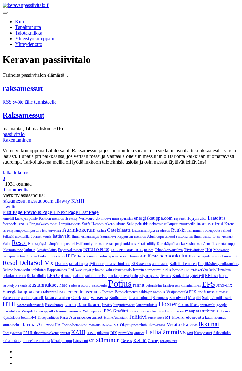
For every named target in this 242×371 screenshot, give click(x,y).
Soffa (86, 224)
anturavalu (207, 305)
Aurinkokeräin (78, 230)
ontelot (139, 333)
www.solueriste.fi (30, 305)
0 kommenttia (16, 189)
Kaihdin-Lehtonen (183, 263)
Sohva (32, 256)
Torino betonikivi (74, 325)
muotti (148, 250)
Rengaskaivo (39, 224)
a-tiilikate (149, 255)
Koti (19, 21)
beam (48, 201)
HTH (9, 304)
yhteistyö (197, 275)
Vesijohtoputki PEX (181, 292)
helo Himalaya (220, 270)
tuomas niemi (210, 223)
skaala (22, 285)
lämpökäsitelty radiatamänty (218, 263)
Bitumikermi (174, 311)
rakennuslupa (53, 292)
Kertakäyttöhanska (171, 243)
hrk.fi (202, 292)
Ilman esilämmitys (85, 236)
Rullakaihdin (36, 275)
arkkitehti (58, 256)
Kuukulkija (180, 275)
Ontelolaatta (119, 230)
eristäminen (104, 340)
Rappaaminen (57, 270)
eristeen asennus (127, 249)
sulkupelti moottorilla (179, 224)
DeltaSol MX (110, 325)
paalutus (78, 275)
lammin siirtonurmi (147, 270)
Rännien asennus (68, 311)
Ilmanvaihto (202, 236)
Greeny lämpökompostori (22, 230)
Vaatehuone (11, 297)
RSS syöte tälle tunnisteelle (29, 101)
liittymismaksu (124, 305)
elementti (195, 317)
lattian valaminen (57, 297)
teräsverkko (199, 270)
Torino (225, 311)
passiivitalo (14, 134)
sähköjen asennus (152, 292)
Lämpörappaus (70, 224)
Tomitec (107, 292)
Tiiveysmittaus (48, 317)
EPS (208, 284)
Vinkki (134, 311)
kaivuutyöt (83, 270)
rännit (138, 285)
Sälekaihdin (222, 333)
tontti (53, 224)
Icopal (223, 275)
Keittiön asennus (51, 218)
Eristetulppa (11, 311)
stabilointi (38, 270)
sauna (70, 304)
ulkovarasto (156, 325)
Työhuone (96, 263)
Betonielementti (126, 292)
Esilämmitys (85, 243)
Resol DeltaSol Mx (28, 263)
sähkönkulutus (176, 255)
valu (109, 270)
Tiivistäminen (194, 250)
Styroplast (149, 275)
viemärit (227, 236)
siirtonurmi (184, 236)
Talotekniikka (28, 33)
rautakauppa (227, 243)
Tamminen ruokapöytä (203, 230)
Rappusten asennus (131, 236)
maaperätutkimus (202, 310)
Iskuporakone (13, 250)
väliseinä (99, 297)
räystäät (179, 218)
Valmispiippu (92, 311)
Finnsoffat (229, 256)
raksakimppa (78, 263)
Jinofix (107, 305)
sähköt (226, 230)
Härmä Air (32, 324)
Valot (6, 243)
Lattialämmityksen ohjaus (151, 230)
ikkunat (209, 324)
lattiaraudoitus (146, 305)
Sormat (36, 236)
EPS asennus (141, 263)
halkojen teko (168, 341)
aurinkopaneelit (32, 297)
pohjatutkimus (125, 243)
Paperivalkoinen (70, 250)
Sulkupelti (134, 224)
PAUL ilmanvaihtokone (41, 333)
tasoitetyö (10, 285)
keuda (47, 236)
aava (91, 332)
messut (34, 201)
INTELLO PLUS (96, 250)
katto (85, 297)
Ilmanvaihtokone (117, 263)
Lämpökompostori (61, 243)
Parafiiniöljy (146, 243)
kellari (101, 230)
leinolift (8, 218)
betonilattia (154, 285)
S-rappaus (160, 297)
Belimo (8, 270)
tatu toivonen (51, 230)
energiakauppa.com (153, 218)
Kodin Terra (118, 297)
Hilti (208, 250)
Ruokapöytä (37, 243)
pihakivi (98, 270)
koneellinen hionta (36, 341)
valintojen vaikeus (113, 256)
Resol (19, 242)
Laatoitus (217, 218)
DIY (113, 333)
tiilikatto (103, 333)
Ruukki (178, 230)
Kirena (229, 224)
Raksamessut (23, 115)
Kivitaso (211, 275)
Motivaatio (221, 250)
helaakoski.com (14, 275)
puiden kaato (156, 317)
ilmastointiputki (140, 297)
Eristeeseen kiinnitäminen (182, 285)
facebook (9, 224)
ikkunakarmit (153, 224)
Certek (76, 297)
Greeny (153, 341)
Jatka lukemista (18, 172)
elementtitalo (122, 270)
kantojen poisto (26, 218)
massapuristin (122, 218)
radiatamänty (12, 341)
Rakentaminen (17, 140)
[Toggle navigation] (5, 13)
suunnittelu (11, 325)
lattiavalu (62, 236)
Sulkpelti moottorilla (16, 236)
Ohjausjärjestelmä (133, 325)
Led (71, 270)
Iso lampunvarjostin (123, 275)
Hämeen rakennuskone (108, 224)
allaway (62, 201)
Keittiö (140, 340)
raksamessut (14, 201)
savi (190, 333)
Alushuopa (155, 236)
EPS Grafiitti (116, 310)
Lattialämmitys (166, 332)
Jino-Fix (224, 285)
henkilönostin (88, 256)
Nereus (126, 341)
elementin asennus (82, 291)
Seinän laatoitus (152, 311)
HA (57, 325)
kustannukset (43, 285)
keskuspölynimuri (207, 256)
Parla (64, 317)
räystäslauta (11, 317)
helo (63, 285)
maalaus (95, 325)
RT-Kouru (175, 317)
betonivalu (22, 270)
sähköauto (99, 285)
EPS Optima (59, 275)
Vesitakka (177, 324)
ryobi (50, 325)
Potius (120, 283)
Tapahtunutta (28, 27)
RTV (71, 255)
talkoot (170, 236)
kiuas (194, 325)
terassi (223, 292)
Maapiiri (194, 297)
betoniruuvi (180, 270)
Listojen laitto (47, 250)
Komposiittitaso (14, 256)
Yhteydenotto (28, 44)
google (221, 305)
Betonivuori (178, 297)
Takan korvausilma (169, 250)
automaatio (160, 263)
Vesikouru (86, 218)
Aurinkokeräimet (85, 317)
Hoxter (167, 304)
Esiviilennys (54, 305)
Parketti (43, 256)
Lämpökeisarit (221, 297)
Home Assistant (115, 317)
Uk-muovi (103, 218)
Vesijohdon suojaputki (38, 311)
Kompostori (203, 333)
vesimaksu (194, 243)
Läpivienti (80, 341)
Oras (216, 236)
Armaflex (210, 243)
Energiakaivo (12, 333)
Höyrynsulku (196, 218)
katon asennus (215, 317)
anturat (65, 333)
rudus (167, 270)
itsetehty (71, 218)
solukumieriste (96, 275)
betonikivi (28, 317)
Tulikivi (138, 317)
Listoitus (61, 263)
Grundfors (188, 304)
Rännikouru (89, 304)
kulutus (29, 250)
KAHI (77, 201)
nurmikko (125, 333)
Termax (165, 275)
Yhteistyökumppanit (35, 38)
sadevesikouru (79, 285)
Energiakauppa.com (22, 291)
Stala (205, 297)
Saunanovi (108, 236)
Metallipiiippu (61, 341)
